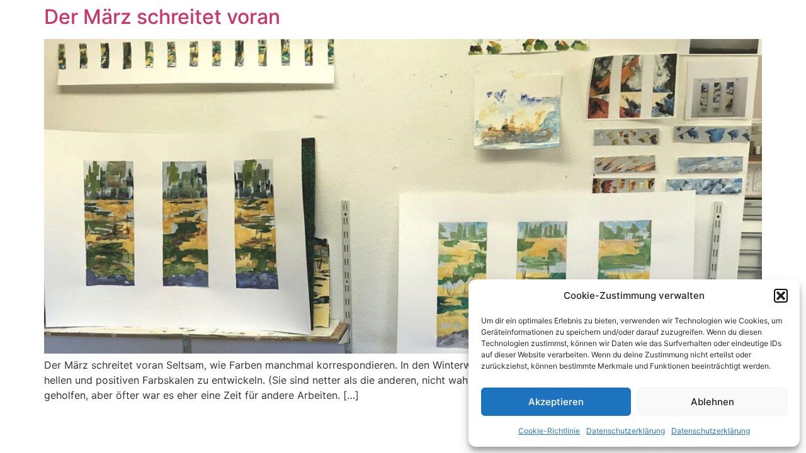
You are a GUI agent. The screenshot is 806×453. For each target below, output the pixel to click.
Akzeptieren (556, 402)
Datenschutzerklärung (625, 430)
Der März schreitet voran (162, 16)
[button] (781, 295)
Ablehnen (712, 402)
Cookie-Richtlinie (549, 430)
